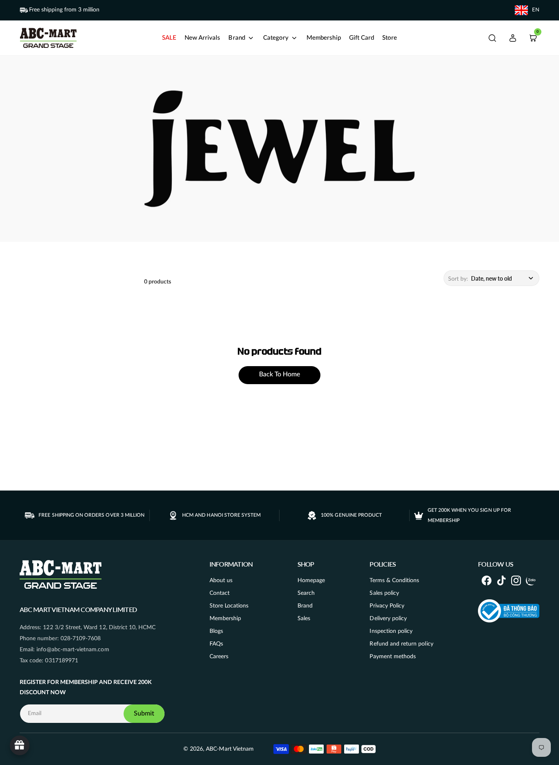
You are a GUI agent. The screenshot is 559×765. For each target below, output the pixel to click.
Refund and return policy (401, 644)
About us (221, 580)
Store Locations (229, 606)
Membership (225, 618)
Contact (220, 593)
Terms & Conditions (394, 580)
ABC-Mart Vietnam (230, 749)
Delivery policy (388, 618)
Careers (219, 656)
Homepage (311, 580)
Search (306, 593)
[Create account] (513, 38)
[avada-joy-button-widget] (19, 745)
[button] (492, 38)
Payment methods (393, 656)
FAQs (216, 644)
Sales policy (384, 593)
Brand (305, 606)
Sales (304, 618)
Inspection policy (391, 631)
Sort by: (458, 279)
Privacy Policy (387, 606)
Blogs (216, 631)
